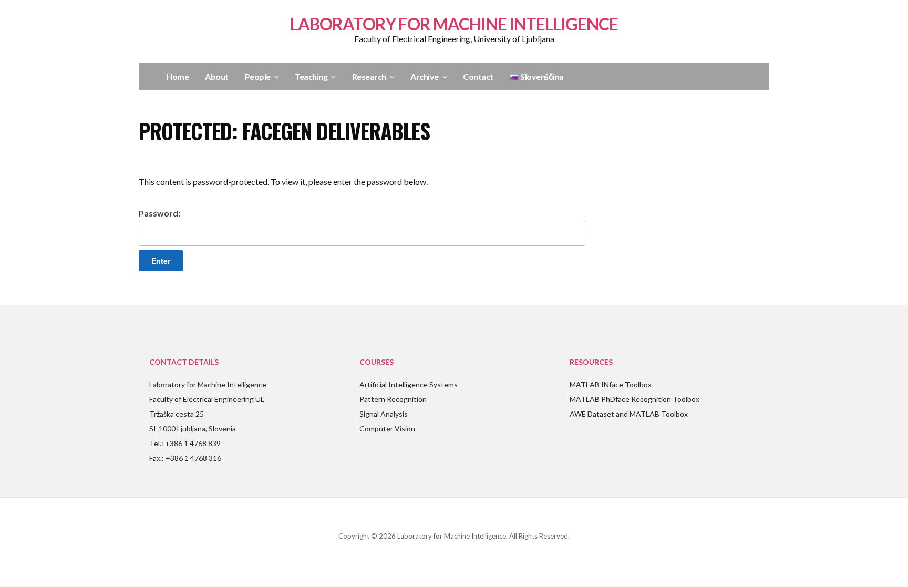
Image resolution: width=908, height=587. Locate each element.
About (217, 76)
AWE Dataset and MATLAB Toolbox (629, 413)
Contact (478, 76)
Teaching (311, 76)
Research (369, 76)
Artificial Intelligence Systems (408, 384)
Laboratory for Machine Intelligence (454, 24)
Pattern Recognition (393, 399)
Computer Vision (387, 428)
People (258, 76)
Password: (159, 213)
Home (177, 76)
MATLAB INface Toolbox (611, 384)
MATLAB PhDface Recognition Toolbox (634, 399)
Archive (424, 76)
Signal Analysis (383, 413)
